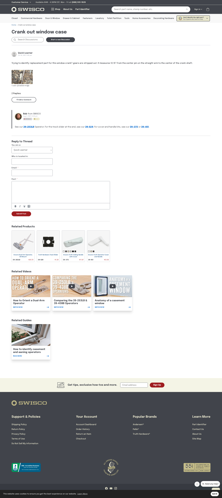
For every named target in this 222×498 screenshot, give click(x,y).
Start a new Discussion (60, 39)
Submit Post (21, 214)
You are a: (16, 145)
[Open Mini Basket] (208, 9)
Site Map (196, 439)
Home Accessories (141, 18)
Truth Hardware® (141, 434)
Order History (83, 429)
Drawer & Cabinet (71, 18)
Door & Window (52, 18)
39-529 (89, 127)
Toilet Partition (114, 18)
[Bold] (15, 206)
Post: (14, 179)
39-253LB (28, 127)
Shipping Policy (19, 424)
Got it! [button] (214, 494)
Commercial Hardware (31, 18)
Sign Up (157, 385)
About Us (196, 434)
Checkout (81, 439)
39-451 (145, 127)
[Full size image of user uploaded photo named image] (22, 77)
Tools (126, 18)
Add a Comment (24, 100)
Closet (15, 18)
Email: (14, 168)
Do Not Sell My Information (25, 443)
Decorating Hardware (164, 18)
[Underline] (24, 206)
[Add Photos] (29, 206)
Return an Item (83, 434)
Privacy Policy (18, 434)
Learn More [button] (82, 494)
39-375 (134, 127)
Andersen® (138, 424)
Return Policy (18, 429)
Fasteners (87, 18)
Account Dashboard (86, 424)
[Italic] (20, 206)
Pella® (136, 429)
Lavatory (100, 18)
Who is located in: (20, 156)
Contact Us (198, 429)
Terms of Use (18, 439)
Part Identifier (199, 424)
